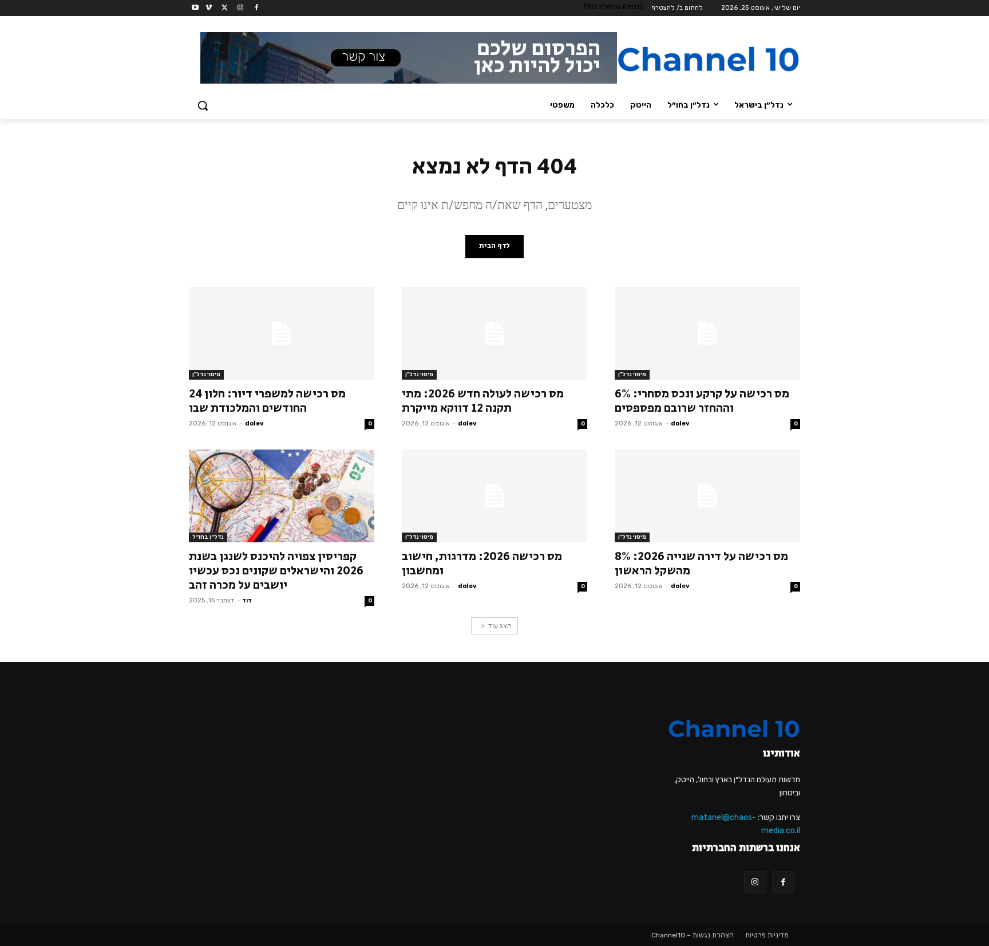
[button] (202, 105)
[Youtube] (195, 8)
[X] (224, 8)
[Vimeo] (208, 8)
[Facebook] (256, 8)
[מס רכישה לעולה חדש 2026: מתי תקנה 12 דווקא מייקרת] (494, 333)
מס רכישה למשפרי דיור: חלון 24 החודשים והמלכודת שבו (267, 401)
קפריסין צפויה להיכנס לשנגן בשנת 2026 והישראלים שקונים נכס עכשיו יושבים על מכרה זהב (276, 571)
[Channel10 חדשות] (708, 59)
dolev (680, 423)
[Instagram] (240, 8)
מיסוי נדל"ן (632, 374)
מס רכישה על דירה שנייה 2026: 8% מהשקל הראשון (701, 564)
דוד (247, 600)
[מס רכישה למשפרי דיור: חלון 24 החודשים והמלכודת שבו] (281, 333)
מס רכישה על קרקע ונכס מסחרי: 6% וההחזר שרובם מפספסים (702, 401)
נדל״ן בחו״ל (208, 537)
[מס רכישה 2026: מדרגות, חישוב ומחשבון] (494, 496)
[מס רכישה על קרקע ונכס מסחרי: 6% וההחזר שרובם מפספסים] (707, 333)
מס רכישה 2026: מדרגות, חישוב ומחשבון (482, 564)
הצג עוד (500, 626)
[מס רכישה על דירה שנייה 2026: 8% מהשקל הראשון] (707, 496)
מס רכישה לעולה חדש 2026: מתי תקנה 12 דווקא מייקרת (483, 401)
